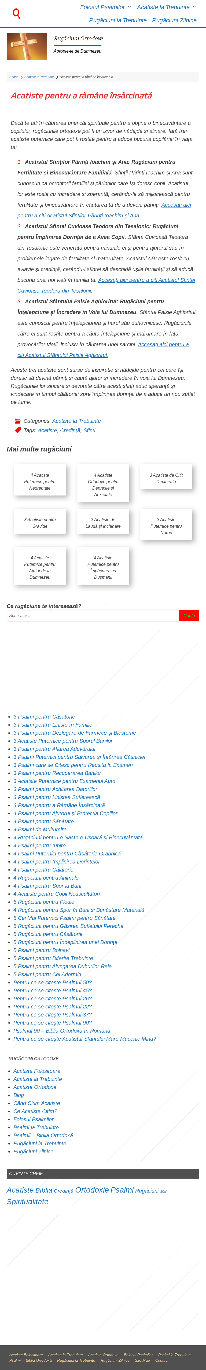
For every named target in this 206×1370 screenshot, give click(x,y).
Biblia (43, 1190)
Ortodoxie (92, 1189)
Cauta (189, 615)
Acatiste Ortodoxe (34, 1087)
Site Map (142, 1360)
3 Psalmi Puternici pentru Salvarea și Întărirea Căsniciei (79, 757)
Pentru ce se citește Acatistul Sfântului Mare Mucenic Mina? (84, 1039)
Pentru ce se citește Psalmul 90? (52, 1023)
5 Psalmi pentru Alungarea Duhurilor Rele (62, 966)
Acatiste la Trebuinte (163, 7)
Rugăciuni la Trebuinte (118, 20)
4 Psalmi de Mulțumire (40, 829)
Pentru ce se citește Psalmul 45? (52, 990)
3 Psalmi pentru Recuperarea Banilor (57, 773)
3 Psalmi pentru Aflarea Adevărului (54, 749)
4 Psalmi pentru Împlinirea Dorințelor (56, 862)
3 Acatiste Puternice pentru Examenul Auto (64, 781)
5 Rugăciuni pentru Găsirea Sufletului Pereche (68, 926)
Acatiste (47, 430)
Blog (18, 1095)
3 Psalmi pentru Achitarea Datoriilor (55, 789)
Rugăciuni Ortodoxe (78, 38)
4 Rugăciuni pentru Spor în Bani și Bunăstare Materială (78, 910)
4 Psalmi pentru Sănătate (43, 821)
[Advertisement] (103, 667)
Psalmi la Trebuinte (36, 1127)
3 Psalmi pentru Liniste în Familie (52, 725)
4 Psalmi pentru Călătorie (43, 870)
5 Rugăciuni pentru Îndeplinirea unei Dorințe (65, 942)
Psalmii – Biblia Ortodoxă (43, 1135)
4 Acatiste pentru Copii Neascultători (57, 894)
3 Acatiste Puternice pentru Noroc (166, 526)
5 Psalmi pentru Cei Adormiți (48, 974)
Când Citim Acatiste (36, 1103)
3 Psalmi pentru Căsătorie (44, 717)
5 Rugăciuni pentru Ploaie (43, 902)
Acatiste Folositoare (36, 1071)
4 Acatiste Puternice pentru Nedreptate (40, 481)
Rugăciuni (147, 1191)
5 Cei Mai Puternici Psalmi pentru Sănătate (64, 918)
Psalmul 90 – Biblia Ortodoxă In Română (61, 1031)
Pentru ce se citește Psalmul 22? (52, 1007)
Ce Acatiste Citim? (35, 1111)
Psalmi (122, 1190)
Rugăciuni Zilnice (174, 20)
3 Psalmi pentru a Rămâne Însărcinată (59, 805)
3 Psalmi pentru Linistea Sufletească (56, 797)
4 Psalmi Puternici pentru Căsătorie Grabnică (67, 854)
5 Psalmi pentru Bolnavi (41, 950)
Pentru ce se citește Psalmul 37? (52, 1015)
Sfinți (89, 430)
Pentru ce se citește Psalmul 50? (52, 982)
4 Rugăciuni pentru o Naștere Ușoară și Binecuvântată (78, 837)
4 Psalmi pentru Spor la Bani (47, 886)
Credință (70, 430)
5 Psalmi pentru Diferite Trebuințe (53, 958)
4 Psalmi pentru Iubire (39, 845)
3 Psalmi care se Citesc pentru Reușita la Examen (73, 765)
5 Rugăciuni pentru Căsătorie (48, 934)
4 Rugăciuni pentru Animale (46, 878)
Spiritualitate (28, 1201)
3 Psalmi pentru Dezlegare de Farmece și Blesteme (74, 733)
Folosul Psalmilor (102, 7)
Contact (161, 1360)
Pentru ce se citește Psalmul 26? (53, 998)
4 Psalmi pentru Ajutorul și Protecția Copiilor (65, 813)
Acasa (14, 77)
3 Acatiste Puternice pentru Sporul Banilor (63, 741)
